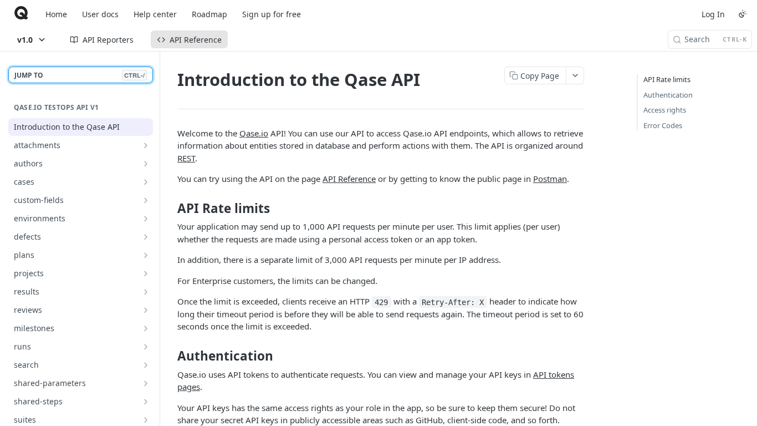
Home (56, 14)
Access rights (664, 110)
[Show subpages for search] (145, 365)
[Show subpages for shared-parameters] (145, 383)
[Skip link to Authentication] (170, 356)
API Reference (349, 178)
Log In (713, 14)
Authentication (668, 95)
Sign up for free (271, 14)
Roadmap (209, 14)
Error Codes (662, 125)
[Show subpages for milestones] (145, 328)
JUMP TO (79, 75)
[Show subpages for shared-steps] (145, 401)
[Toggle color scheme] (742, 14)
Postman (550, 178)
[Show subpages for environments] (145, 218)
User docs (100, 14)
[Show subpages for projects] (145, 273)
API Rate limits (666, 79)
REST (186, 158)
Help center (155, 14)
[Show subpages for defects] (145, 236)
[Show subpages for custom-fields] (145, 200)
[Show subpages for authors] (145, 163)
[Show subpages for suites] (145, 419)
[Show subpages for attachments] (145, 145)
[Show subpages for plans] (145, 255)
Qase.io (253, 133)
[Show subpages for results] (145, 291)
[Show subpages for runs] (145, 346)
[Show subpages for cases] (145, 182)
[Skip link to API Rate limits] (170, 208)
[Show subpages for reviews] (145, 310)
